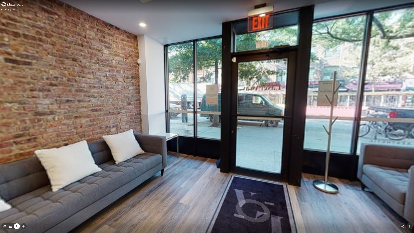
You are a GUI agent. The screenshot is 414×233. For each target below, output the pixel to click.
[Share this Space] (403, 226)
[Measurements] (24, 226)
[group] (10, 226)
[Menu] (410, 226)
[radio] (4, 226)
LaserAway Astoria (9, 9)
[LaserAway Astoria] (207, 116)
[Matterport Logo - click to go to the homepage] (12, 4)
